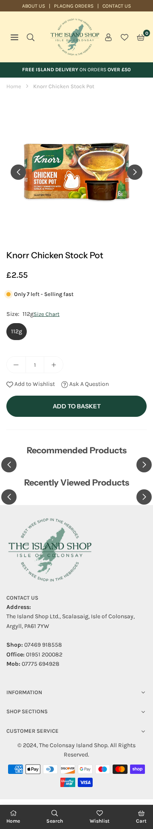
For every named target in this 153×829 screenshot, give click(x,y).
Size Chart (47, 314)
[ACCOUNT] (108, 37)
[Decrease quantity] (16, 365)
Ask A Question (88, 384)
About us (33, 6)
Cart (141, 821)
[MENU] (14, 37)
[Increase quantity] (53, 365)
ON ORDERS (76, 70)
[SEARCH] (31, 37)
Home (13, 86)
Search (54, 821)
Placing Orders (74, 6)
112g (16, 331)
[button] (141, 37)
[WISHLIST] (124, 37)
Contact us (116, 6)
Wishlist (100, 821)
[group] (76, 172)
